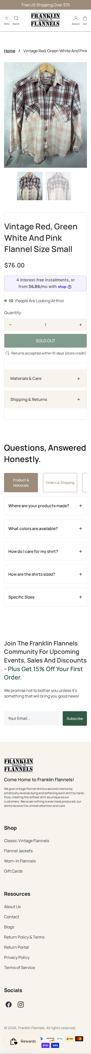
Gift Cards (13, 871)
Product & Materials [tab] (21, 483)
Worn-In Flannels (20, 861)
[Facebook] (8, 1004)
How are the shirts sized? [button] (31, 574)
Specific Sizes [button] (21, 597)
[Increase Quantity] (81, 325)
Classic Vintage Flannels (26, 840)
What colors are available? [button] (33, 528)
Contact (11, 917)
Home (9, 51)
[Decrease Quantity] (10, 325)
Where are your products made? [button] (38, 505)
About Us (12, 906)
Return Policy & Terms (24, 937)
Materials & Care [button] (25, 378)
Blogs (9, 927)
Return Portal (16, 947)
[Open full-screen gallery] (45, 115)
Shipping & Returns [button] (28, 399)
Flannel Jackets (18, 851)
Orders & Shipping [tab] (60, 482)
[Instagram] (20, 1004)
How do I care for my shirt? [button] (33, 551)
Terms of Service (19, 967)
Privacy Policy (17, 957)
